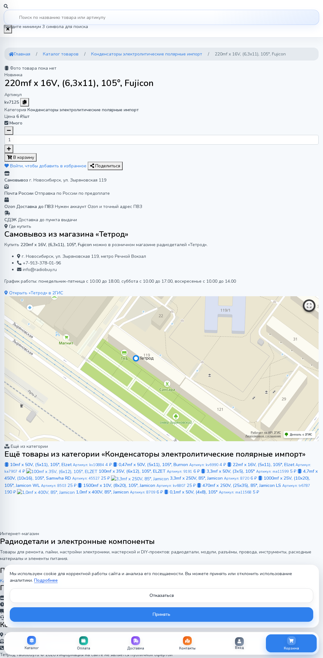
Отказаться (162, 595)
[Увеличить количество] (8, 149)
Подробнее (46, 580)
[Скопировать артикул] (24, 102)
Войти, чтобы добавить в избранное (48, 166)
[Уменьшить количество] (8, 130)
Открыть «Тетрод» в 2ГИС (35, 293)
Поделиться (107, 166)
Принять (161, 614)
